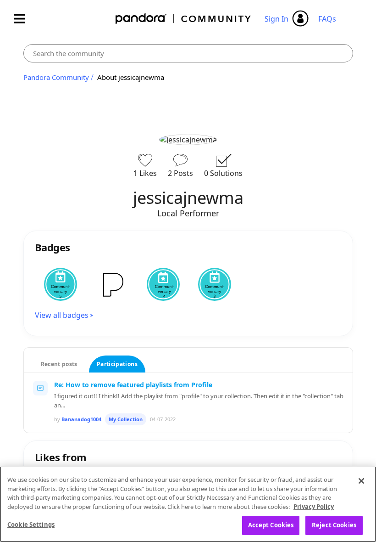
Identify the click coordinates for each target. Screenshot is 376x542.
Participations (117, 364)
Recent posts (59, 364)
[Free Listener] (111, 284)
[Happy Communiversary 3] (214, 284)
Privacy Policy (313, 506)
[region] (188, 504)
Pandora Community (183, 18)
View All (188, 443)
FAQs (327, 19)
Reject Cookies (334, 525)
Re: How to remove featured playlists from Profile (133, 384)
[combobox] (188, 53)
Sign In (276, 19)
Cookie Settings (31, 524)
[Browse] (24, 18)
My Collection (126, 419)
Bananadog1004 (81, 419)
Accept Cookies (271, 525)
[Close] (361, 481)
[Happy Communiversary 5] (60, 284)
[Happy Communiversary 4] (163, 284)
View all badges (61, 315)
